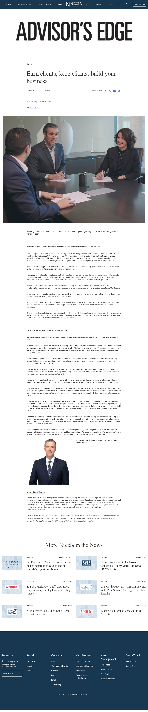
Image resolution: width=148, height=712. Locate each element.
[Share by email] (119, 90)
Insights (59, 4)
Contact (109, 4)
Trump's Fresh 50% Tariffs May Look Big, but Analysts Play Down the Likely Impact (49, 590)
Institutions (80, 671)
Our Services (6, 4)
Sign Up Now (8, 673)
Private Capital (106, 669)
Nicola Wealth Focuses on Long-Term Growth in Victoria (48, 612)
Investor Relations (108, 679)
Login (119, 4)
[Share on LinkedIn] (114, 90)
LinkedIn (30, 666)
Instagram (31, 661)
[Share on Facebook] (105, 90)
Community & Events (43, 4)
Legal (53, 680)
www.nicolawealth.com (39, 509)
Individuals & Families (84, 666)
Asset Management (23, 4)
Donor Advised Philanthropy (82, 676)
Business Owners (83, 661)
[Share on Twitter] (110, 90)
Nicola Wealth (34, 107)
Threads (30, 671)
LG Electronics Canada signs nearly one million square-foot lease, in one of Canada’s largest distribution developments (49, 566)
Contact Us (130, 666)
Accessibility (56, 684)
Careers (98, 4)
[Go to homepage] (74, 4)
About (88, 4)
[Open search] (127, 4)
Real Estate (105, 674)
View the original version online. (39, 101)
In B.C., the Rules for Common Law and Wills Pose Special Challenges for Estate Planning (123, 590)
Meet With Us (139, 4)
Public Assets (106, 665)
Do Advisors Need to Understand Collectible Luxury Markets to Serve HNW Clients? (121, 566)
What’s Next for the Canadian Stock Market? (121, 612)
